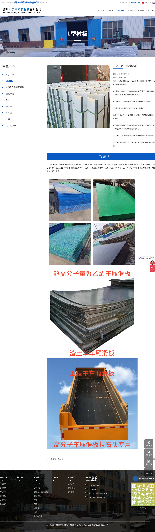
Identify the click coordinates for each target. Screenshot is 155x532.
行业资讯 (71, 488)
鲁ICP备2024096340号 (100, 525)
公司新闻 (71, 484)
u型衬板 (9, 81)
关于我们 (111, 10)
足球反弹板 (11, 125)
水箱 (8, 119)
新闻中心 (141, 10)
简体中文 (147, 3)
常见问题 (71, 492)
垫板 (8, 100)
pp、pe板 (10, 74)
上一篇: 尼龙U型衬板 (55, 459)
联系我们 (3, 504)
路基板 (9, 113)
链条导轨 (10, 94)
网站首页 (101, 10)
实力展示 (131, 10)
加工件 (9, 106)
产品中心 (121, 10)
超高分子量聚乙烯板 (15, 87)
